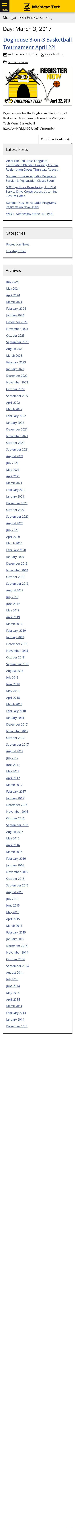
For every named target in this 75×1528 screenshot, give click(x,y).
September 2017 (17, 744)
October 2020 (15, 510)
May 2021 (12, 470)
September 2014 (17, 966)
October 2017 (15, 738)
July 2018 (12, 677)
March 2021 (14, 483)
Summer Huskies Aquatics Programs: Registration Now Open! (31, 205)
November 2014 (17, 952)
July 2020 (12, 530)
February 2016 (16, 859)
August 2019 (14, 590)
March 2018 (14, 704)
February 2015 (16, 932)
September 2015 (17, 885)
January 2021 (15, 496)
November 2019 (17, 570)
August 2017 (14, 751)
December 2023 (16, 322)
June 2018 (13, 684)
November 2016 (17, 812)
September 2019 (17, 584)
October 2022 (15, 389)
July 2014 (12, 979)
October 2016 (15, 818)
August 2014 (14, 972)
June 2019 (13, 604)
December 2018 (16, 644)
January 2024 (15, 315)
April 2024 (13, 295)
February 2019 (16, 631)
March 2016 (14, 852)
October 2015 (15, 879)
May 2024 (12, 288)
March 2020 (14, 543)
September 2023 (17, 342)
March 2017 (14, 785)
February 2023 (16, 362)
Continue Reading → (55, 139)
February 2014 (16, 1013)
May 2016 (12, 838)
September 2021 (17, 449)
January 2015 (15, 939)
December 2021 (16, 429)
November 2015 (17, 872)
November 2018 (17, 651)
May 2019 (12, 610)
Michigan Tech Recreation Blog (27, 17)
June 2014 (13, 986)
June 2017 (13, 765)
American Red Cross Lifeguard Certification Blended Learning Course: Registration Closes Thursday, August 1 (33, 165)
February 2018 (16, 711)
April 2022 (13, 403)
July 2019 (12, 597)
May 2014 (12, 993)
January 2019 (15, 637)
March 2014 (14, 1006)
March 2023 (14, 356)
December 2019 (16, 564)
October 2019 (15, 577)
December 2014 (16, 946)
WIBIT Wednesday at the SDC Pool (29, 214)
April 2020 (13, 537)
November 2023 (17, 329)
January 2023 (15, 369)
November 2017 (17, 731)
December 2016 (16, 805)
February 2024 (16, 309)
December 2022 (16, 376)
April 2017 (13, 778)
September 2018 (17, 664)
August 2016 (14, 832)
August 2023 (14, 349)
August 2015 (14, 892)
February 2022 (16, 416)
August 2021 (14, 456)
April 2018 (13, 698)
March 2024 (14, 302)
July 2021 (12, 463)
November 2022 (17, 382)
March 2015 (14, 926)
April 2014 (13, 999)
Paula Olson (56, 54)
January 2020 (15, 557)
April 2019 (13, 617)
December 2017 (16, 724)
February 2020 (16, 550)
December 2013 (16, 1026)
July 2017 (12, 758)
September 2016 (17, 825)
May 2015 (12, 912)
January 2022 (15, 423)
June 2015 (13, 905)
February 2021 (16, 490)
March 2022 (14, 409)
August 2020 (14, 523)
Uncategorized (16, 251)
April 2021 (13, 476)
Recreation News (18, 62)
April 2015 (13, 919)
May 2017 (12, 771)
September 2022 (17, 396)
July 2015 (12, 899)
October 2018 (15, 657)
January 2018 (15, 718)
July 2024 (12, 282)
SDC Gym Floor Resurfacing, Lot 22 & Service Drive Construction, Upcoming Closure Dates (32, 191)
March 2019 (14, 624)
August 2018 (14, 671)
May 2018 (12, 691)
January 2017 (15, 798)
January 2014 (15, 1020)
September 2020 (17, 516)
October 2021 (15, 443)
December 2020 (16, 503)
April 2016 (13, 845)
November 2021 (17, 436)
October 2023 (15, 336)
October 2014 (15, 959)
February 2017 (16, 792)
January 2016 (15, 865)
